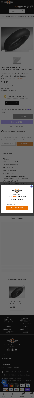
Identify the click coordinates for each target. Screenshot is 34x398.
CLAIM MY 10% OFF (17, 208)
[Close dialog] (31, 186)
